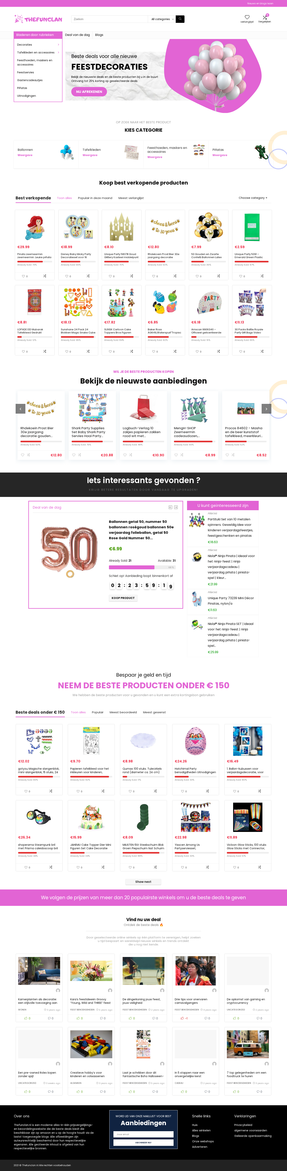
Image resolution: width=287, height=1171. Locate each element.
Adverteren (199, 1147)
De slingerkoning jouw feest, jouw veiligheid (141, 1001)
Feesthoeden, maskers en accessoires (34, 62)
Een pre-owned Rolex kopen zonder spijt (37, 1074)
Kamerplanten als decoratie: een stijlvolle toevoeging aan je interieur (37, 1002)
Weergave (25, 155)
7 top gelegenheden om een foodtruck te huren (246, 1074)
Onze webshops (203, 1141)
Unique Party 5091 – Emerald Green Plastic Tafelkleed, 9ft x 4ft (249, 257)
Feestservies (25, 72)
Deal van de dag (77, 35)
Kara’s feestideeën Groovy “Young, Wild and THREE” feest (90, 1001)
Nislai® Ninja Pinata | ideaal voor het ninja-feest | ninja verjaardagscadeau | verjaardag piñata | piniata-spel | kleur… (231, 567)
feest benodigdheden (82, 1009)
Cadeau (179, 1083)
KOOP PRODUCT (123, 598)
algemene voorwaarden (250, 1130)
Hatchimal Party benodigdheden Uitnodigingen (195, 770)
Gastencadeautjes (30, 80)
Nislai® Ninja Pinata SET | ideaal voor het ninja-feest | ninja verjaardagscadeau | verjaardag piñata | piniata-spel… (230, 635)
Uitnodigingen (26, 96)
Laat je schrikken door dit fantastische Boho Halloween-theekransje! (143, 1076)
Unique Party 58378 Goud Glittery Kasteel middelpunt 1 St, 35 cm (121, 257)
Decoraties (24, 45)
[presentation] (20, 409)
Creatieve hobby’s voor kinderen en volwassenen (87, 1074)
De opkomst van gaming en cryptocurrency (246, 1001)
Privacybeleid (243, 1125)
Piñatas (22, 88)
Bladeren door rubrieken (35, 35)
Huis (195, 1125)
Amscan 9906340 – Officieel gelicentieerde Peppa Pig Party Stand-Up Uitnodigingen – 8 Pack (207, 334)
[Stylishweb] (58, 991)
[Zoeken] (180, 19)
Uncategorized (236, 1009)
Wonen (22, 1009)
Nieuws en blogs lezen (260, 3)
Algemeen (75, 1083)
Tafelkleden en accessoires (35, 52)
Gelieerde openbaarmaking (253, 1136)
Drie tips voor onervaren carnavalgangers (191, 1001)
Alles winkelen (201, 1130)
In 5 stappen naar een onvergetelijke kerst (190, 1074)
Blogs (99, 35)
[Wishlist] (247, 17)
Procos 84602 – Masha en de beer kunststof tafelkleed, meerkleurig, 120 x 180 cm (193, 434)
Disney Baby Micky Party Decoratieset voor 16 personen (76, 257)
